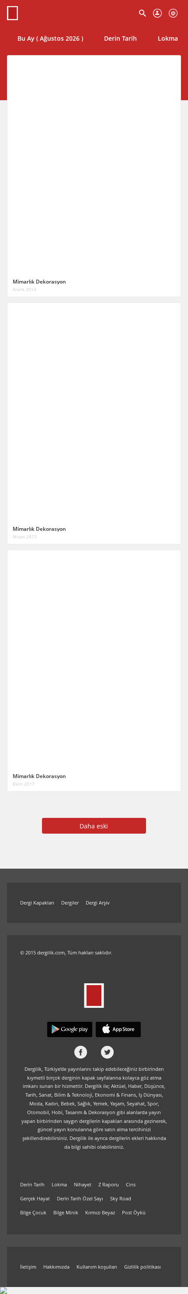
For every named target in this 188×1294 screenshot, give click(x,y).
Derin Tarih (120, 38)
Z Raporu (108, 1184)
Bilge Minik (65, 1212)
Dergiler (70, 902)
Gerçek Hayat (35, 1198)
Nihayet (82, 1184)
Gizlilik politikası (142, 1266)
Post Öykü (134, 1212)
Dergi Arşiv (98, 902)
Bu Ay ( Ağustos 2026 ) (50, 38)
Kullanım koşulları (97, 1266)
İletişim (28, 1266)
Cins (131, 1184)
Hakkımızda (56, 1266)
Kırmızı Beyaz (100, 1212)
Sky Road (120, 1198)
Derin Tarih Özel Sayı (80, 1198)
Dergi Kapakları (37, 902)
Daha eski (94, 826)
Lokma (59, 1184)
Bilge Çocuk (33, 1212)
